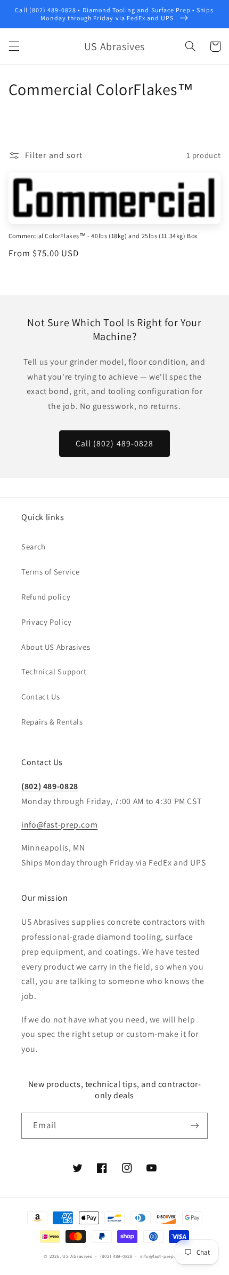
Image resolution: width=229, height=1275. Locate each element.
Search (33, 546)
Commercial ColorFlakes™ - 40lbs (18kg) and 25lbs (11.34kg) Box (103, 236)
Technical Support (54, 671)
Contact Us (40, 696)
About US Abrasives (55, 647)
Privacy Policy (46, 622)
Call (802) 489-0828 (114, 443)
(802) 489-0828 (49, 786)
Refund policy (45, 597)
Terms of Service (50, 571)
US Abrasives (77, 1256)
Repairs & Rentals (52, 722)
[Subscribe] (195, 1126)
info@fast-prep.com (59, 824)
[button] (14, 46)
